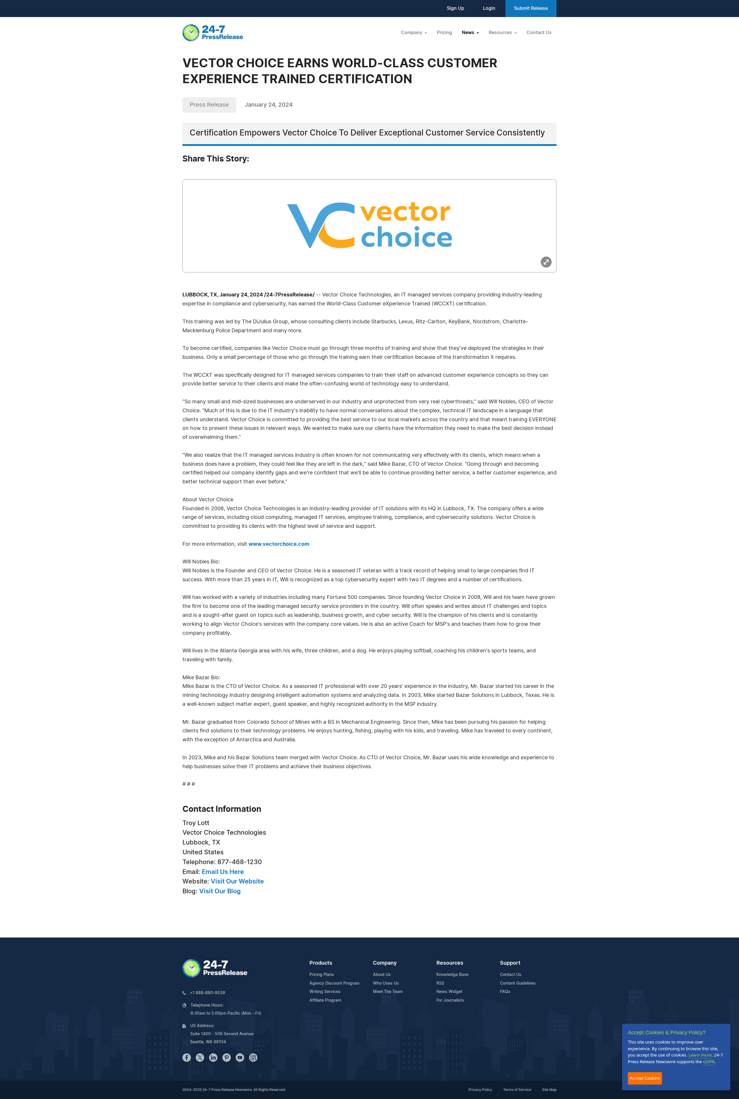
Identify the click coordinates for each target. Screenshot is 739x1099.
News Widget (449, 992)
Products (320, 963)
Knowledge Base (452, 975)
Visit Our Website (237, 881)
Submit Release (531, 8)
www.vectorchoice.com (279, 544)
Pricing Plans (321, 975)
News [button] (468, 32)
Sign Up (455, 8)
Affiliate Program (325, 1000)
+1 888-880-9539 (207, 993)
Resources (449, 963)
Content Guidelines (518, 983)
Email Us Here (223, 872)
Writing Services (325, 992)
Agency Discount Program (334, 983)
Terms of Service (517, 1089)
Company (385, 963)
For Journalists (450, 1000)
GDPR (708, 1061)
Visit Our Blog (220, 891)
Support (510, 963)
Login (489, 8)
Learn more (700, 1055)
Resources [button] (501, 32)
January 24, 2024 (269, 105)
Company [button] (412, 32)
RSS (440, 983)
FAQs (505, 992)
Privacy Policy (480, 1089)
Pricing (444, 32)
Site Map (549, 1089)
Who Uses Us (386, 983)
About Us (382, 975)
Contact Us (539, 32)
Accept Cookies (645, 1078)
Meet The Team (388, 992)
